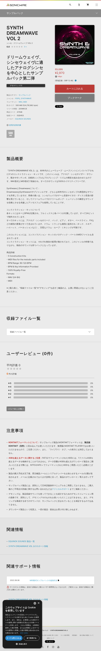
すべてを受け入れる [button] (14, 638)
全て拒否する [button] (31, 638)
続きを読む (24, 633)
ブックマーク (75, 97)
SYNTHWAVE (26, 98)
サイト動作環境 (65, 635)
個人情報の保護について (87, 635)
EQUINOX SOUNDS (23, 119)
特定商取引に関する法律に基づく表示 (47, 635)
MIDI (25, 102)
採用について (50, 638)
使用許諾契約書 (14, 125)
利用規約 (74, 635)
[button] (22, 644)
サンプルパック (25, 95)
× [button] (38, 603)
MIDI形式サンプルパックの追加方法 (43, 580)
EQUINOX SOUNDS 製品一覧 (22, 541)
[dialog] (22, 624)
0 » (25, 47)
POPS (17, 98)
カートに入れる (74, 88)
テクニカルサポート (61, 489)
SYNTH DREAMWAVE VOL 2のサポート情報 (28, 546)
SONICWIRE (17, 4)
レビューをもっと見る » (16, 409)
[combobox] (35, 603)
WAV (20, 102)
